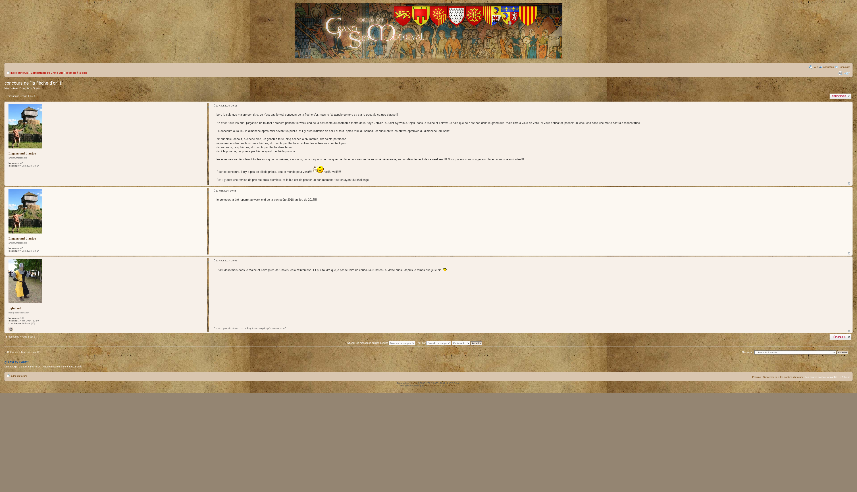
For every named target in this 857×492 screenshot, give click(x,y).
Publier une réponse (840, 95)
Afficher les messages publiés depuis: (368, 343)
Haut (849, 183)
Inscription (828, 67)
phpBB (413, 383)
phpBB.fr (452, 385)
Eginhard (14, 308)
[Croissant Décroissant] (469, 343)
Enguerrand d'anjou (22, 153)
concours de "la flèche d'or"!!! (33, 83)
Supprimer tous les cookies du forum (783, 377)
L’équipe (756, 377)
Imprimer (840, 73)
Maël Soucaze (431, 385)
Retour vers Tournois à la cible (23, 352)
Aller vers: (747, 352)
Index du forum (19, 72)
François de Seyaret (30, 88)
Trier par (421, 343)
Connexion (844, 67)
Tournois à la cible (76, 72)
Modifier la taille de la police (847, 73)
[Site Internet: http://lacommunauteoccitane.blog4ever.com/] (10, 329)
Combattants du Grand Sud (47, 72)
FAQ (815, 67)
